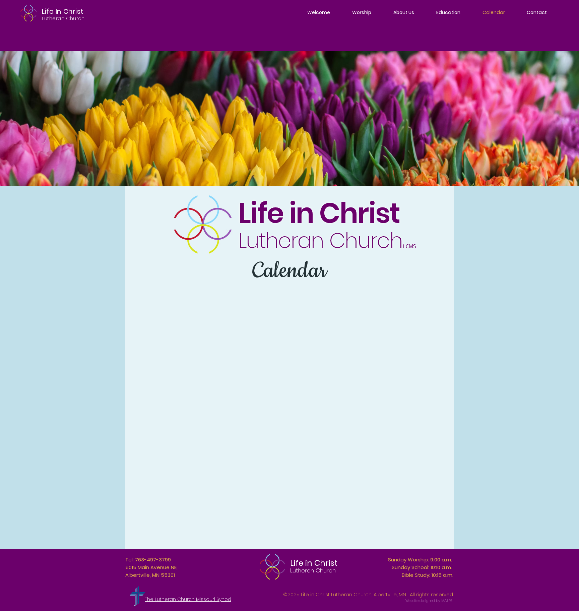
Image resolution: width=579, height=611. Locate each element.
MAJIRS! (447, 600)
